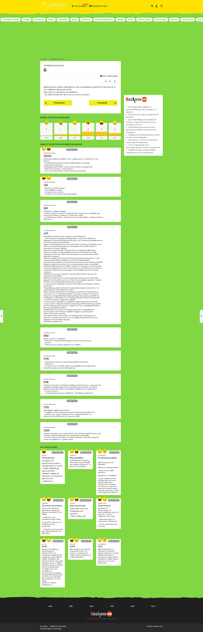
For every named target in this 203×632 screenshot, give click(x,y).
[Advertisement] (101, 40)
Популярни (80, 5)
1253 (46, 430)
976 (46, 382)
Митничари (161, 19)
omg (114, 138)
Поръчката (104, 506)
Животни (86, 19)
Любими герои (144, 19)
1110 (46, 407)
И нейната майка (107, 458)
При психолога (77, 506)
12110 (100, 546)
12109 (72, 546)
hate (46, 138)
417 (46, 233)
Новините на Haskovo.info (136, 99)
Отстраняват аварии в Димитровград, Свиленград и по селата (141, 109)
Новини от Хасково (57, 626)
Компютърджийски (104, 19)
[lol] (49, 148)
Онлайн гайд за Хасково (50, 629)
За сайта (44, 626)
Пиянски (45, 503)
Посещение (48, 458)
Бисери (26, 19)
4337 (132, 606)
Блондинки (39, 19)
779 (46, 359)
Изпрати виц (99, 6)
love (88, 138)
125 (46, 185)
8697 (91, 606)
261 (46, 208)
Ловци (131, 19)
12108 (44, 546)
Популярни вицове (10, 19)
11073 (153, 606)
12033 (47, 156)
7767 (112, 606)
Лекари (120, 19)
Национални (187, 19)
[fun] (49, 178)
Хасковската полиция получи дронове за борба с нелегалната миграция (141, 129)
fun (74, 138)
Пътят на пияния (52, 506)
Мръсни (174, 19)
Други (74, 19)
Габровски (63, 19)
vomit (61, 138)
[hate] (105, 451)
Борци (51, 19)
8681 (50, 606)
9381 (71, 606)
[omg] (44, 148)
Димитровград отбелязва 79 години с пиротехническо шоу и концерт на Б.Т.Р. (141, 122)
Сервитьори (102, 503)
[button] (152, 6)
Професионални (54, 66)
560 (46, 335)
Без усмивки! (76, 458)
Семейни (73, 455)
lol (101, 138)
